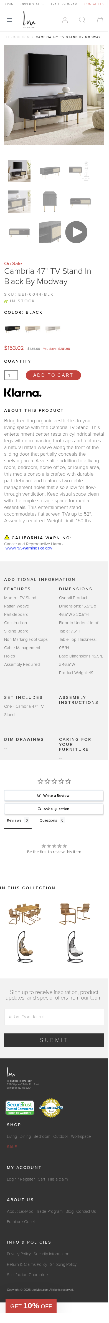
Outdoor (60, 1136)
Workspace (81, 1136)
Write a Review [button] (56, 795)
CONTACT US (94, 4)
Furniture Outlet (21, 1221)
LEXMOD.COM (18, 37)
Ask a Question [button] (56, 808)
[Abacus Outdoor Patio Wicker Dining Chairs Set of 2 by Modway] (75, 913)
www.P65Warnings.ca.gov (29, 548)
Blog (69, 1211)
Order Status (32, 4)
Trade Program (49, 1211)
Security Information (51, 1253)
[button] (31, 1306)
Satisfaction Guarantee (27, 1274)
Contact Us (86, 1211)
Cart (41, 1179)
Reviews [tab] (14, 820)
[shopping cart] (97, 20)
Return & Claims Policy (27, 1264)
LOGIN (8, 4)
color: (23, 312)
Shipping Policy (63, 1264)
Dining (25, 1136)
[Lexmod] (29, 19)
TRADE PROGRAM (63, 4)
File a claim (58, 1179)
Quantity (17, 361)
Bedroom (42, 1136)
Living (12, 1136)
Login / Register (21, 1179)
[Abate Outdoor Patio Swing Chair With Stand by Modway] (25, 946)
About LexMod (20, 1211)
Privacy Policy (19, 1253)
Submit (54, 1040)
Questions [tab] (48, 820)
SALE (12, 1146)
